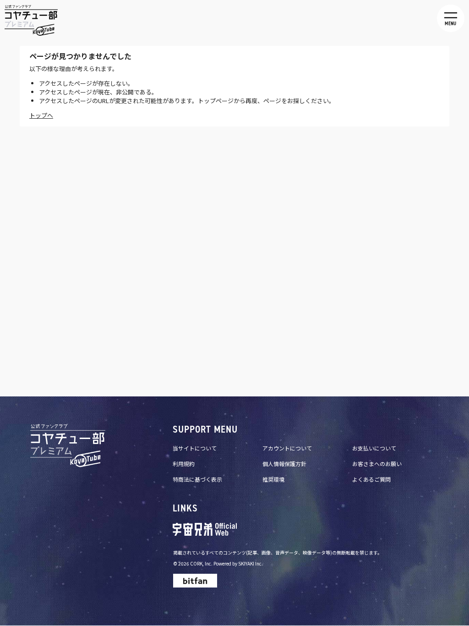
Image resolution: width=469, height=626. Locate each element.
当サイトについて (195, 448)
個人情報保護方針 (284, 463)
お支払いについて (374, 448)
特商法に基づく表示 (197, 479)
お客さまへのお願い (377, 463)
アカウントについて (287, 448)
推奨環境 (273, 479)
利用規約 (184, 463)
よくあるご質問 (371, 479)
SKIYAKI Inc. (250, 563)
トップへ (41, 115)
